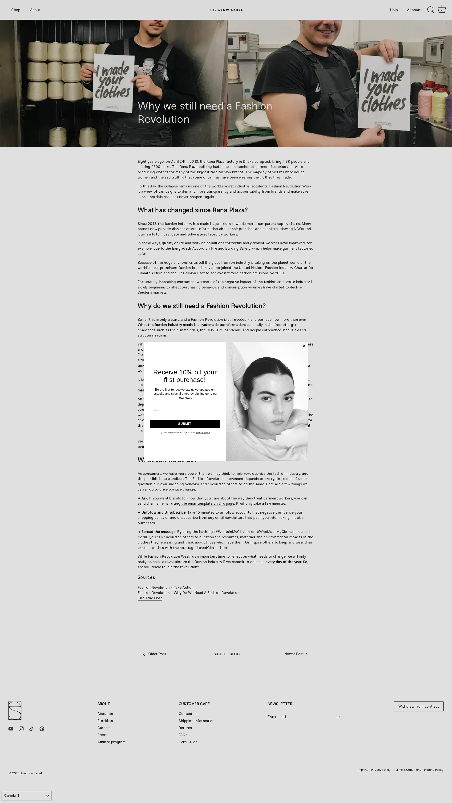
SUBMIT (184, 424)
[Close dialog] (304, 346)
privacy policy (203, 432)
